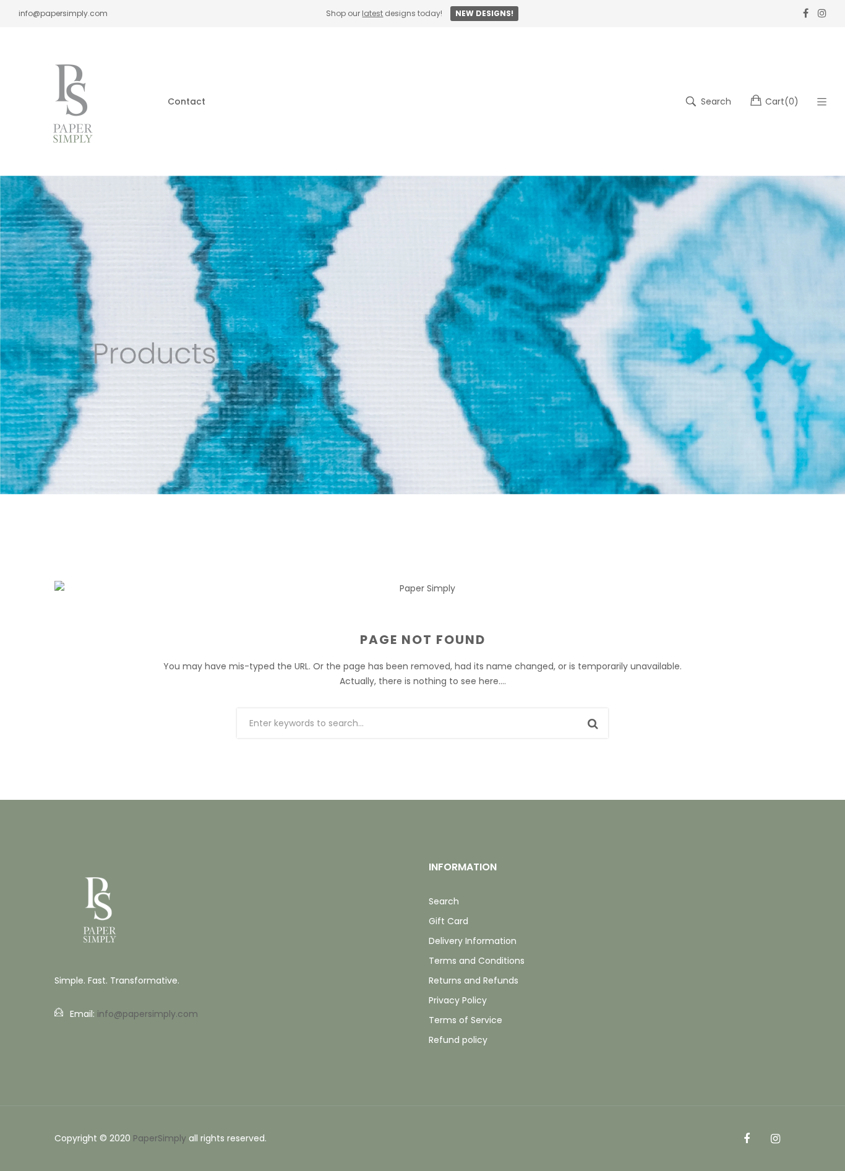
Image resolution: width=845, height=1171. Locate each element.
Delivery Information (473, 941)
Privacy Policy (458, 1000)
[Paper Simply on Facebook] (746, 1138)
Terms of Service (465, 1020)
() (782, 101)
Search (444, 901)
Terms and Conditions (477, 960)
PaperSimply (159, 1138)
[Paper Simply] (74, 101)
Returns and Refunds (473, 980)
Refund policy (458, 1040)
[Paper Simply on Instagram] (775, 1138)
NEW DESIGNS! (484, 13)
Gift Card (448, 921)
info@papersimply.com (63, 13)
